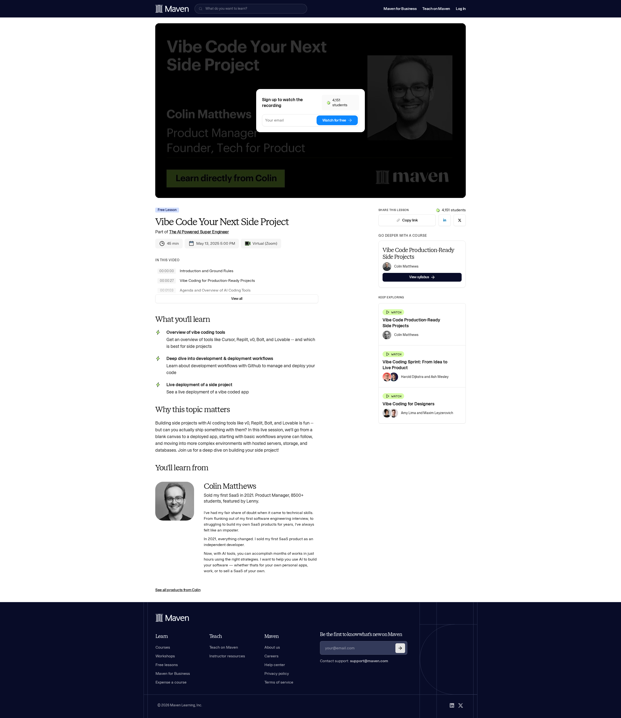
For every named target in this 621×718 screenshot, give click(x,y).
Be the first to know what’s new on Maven (361, 634)
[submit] (400, 648)
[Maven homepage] (172, 8)
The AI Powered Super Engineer (199, 232)
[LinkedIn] (452, 705)
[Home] (172, 618)
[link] (445, 220)
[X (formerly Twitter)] (461, 705)
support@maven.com (369, 661)
